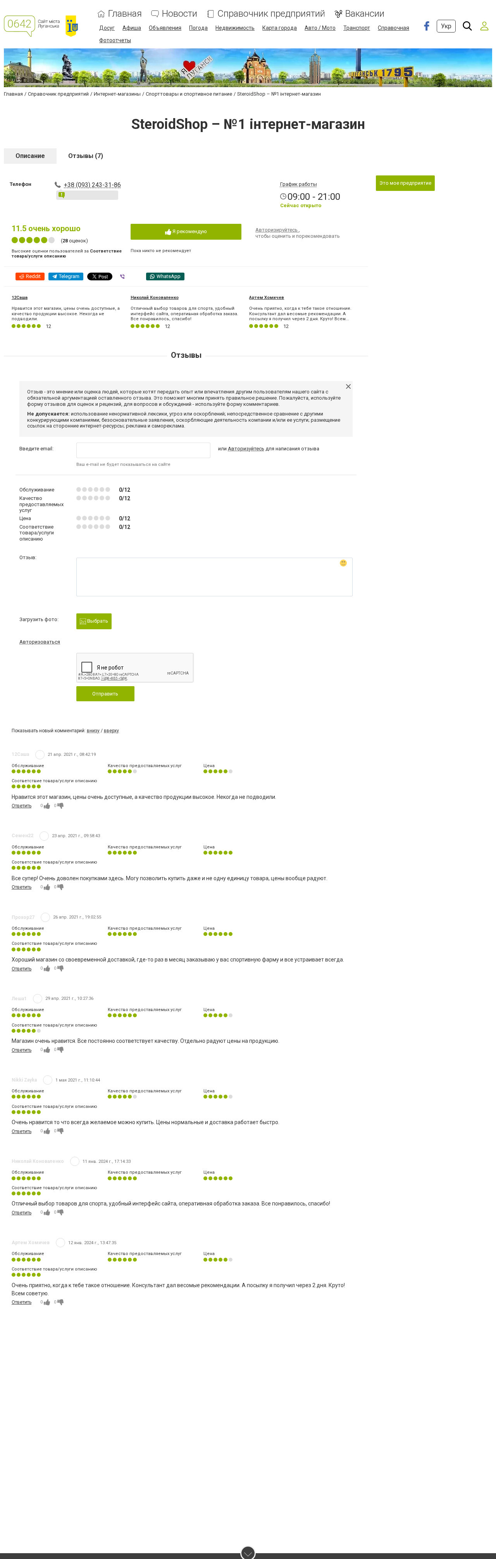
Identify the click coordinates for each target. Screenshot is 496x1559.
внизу (93, 730)
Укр (446, 26)
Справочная (393, 28)
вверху (111, 730)
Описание (30, 156)
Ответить (21, 806)
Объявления (165, 28)
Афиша (131, 28)
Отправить (105, 694)
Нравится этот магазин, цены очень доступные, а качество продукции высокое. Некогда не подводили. (66, 313)
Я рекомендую (189, 231)
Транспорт (356, 28)
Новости (179, 14)
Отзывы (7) (85, 156)
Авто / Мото (320, 28)
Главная (125, 14)
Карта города (279, 28)
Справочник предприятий (271, 14)
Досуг (107, 28)
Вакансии (364, 14)
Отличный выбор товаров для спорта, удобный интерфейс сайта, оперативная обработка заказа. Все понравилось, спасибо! (184, 313)
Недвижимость (235, 28)
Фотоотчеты (115, 40)
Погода (198, 28)
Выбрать (97, 621)
